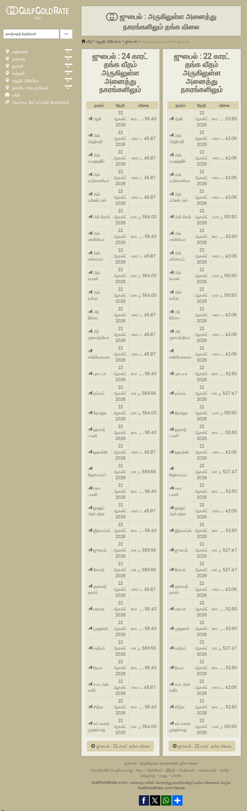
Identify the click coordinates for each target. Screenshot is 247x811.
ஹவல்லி (99, 452)
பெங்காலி (186, 770)
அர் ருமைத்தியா (98, 334)
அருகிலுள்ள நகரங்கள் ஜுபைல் (165, 41)
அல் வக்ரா (94, 295)
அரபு (139, 770)
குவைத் (18, 59)
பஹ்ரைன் (19, 52)
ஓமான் (17, 66)
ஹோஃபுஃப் (97, 475)
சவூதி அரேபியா (25, 81)
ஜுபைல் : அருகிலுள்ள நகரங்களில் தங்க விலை (161, 763)
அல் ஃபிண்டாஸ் (97, 197)
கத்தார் (18, 73)
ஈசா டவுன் (94, 491)
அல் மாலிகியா (96, 236)
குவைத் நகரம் (97, 589)
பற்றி (15, 95)
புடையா (99, 374)
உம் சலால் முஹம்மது (98, 727)
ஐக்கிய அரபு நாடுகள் (30, 88)
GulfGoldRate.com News (161, 787)
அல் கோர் (101, 217)
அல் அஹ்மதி (95, 138)
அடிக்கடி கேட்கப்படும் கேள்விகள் (40, 102)
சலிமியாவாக (99, 357)
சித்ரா (97, 707)
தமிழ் (37, 17)
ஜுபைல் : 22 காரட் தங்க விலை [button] (122, 746)
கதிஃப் (98, 648)
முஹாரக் (100, 629)
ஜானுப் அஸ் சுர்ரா (96, 511)
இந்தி (170, 770)
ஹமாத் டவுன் (96, 432)
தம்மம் (98, 393)
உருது (163, 775)
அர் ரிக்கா (93, 315)
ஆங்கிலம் (154, 770)
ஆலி (96, 119)
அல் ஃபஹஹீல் (96, 158)
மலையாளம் (207, 770)
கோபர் (98, 570)
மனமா (98, 609)
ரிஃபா (97, 668)
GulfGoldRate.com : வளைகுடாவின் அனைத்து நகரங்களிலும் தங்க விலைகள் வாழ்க (161, 782)
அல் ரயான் (94, 276)
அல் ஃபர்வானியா (98, 178)
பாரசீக (176, 775)
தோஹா (99, 413)
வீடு (89, 41)
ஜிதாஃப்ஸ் (101, 530)
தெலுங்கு (147, 775)
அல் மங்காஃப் (95, 256)
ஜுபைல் (131, 41)
